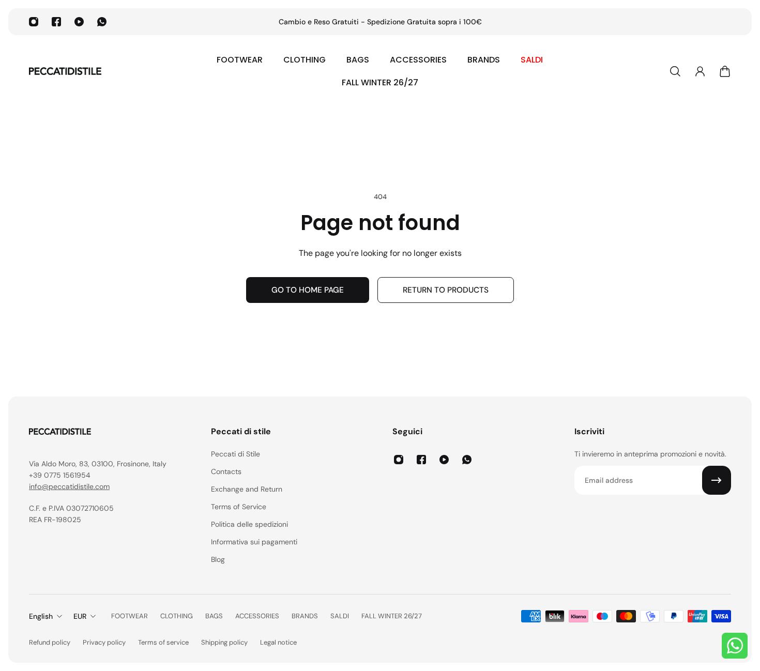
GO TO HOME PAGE (307, 290)
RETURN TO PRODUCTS (446, 290)
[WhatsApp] (101, 21)
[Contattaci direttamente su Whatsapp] (735, 646)
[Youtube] (79, 21)
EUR (79, 616)
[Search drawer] (675, 71)
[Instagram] (33, 21)
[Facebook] (56, 21)
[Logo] (65, 71)
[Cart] (724, 71)
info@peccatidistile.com (69, 486)
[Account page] (700, 71)
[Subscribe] (716, 480)
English (41, 616)
